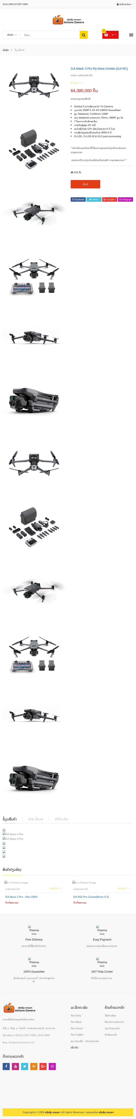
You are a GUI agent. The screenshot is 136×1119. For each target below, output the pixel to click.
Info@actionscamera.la (21, 1042)
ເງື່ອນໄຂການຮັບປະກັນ (114, 1021)
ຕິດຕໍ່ (85, 184)
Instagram (127, 199)
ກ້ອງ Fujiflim (77, 1034)
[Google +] (43, 1066)
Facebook (79, 199)
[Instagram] (52, 1066)
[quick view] (30, 902)
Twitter (95, 199)
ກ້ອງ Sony (76, 1015)
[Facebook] (6, 1066)
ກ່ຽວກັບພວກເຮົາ (112, 1028)
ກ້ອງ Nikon (76, 1021)
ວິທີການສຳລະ (110, 1015)
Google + (111, 199)
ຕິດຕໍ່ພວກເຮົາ (111, 1034)
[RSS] (33, 1066)
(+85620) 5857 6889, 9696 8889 (31, 1035)
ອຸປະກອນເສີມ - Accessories (85, 1041)
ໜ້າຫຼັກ (6, 50)
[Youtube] (15, 1066)
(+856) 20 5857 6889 (17, 4)
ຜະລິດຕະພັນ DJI (12, 889)
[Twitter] (24, 1066)
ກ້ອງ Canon (77, 1028)
